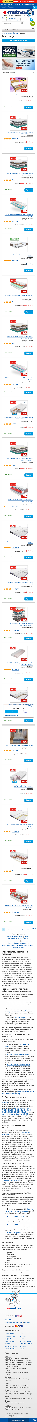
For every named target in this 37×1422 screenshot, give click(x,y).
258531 (30, 789)
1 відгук (14, 424)
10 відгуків (15, 630)
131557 (30, 667)
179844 (30, 545)
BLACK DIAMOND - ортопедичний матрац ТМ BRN (19, 745)
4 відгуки (15, 302)
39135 (30, 299)
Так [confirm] (12, 711)
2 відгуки (15, 384)
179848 (30, 829)
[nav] (18, 13)
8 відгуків (15, 506)
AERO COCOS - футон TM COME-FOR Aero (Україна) (19, 866)
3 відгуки (15, 138)
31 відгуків (15, 669)
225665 (30, 136)
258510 (30, 421)
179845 (30, 586)
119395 (30, 627)
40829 (30, 909)
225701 (30, 177)
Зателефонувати (18, 1420)
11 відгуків (15, 589)
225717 (30, 462)
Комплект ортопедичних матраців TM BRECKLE (20, 94)
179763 (30, 868)
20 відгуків (15, 912)
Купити (28, 107)
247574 (30, 258)
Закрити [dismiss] (28, 705)
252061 (30, 96)
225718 (30, 340)
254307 (30, 219)
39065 (30, 504)
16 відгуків (15, 547)
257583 (30, 748)
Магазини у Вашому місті (12, 715)
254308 (30, 382)
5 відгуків (15, 343)
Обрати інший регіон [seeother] (26, 711)
